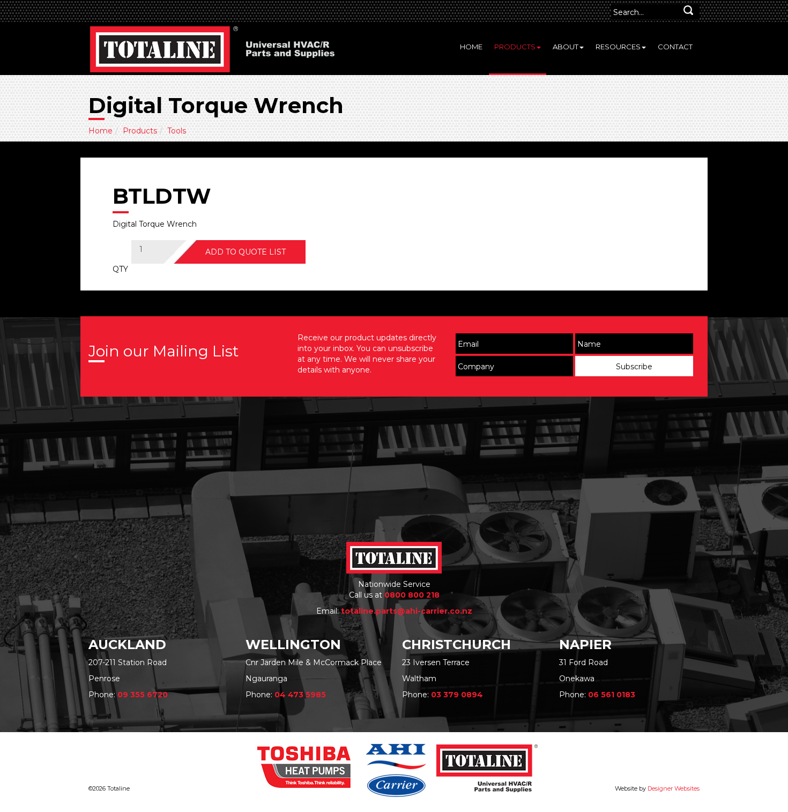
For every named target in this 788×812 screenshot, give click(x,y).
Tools (176, 131)
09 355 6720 (142, 694)
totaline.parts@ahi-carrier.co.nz (406, 611)
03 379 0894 (457, 694)
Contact (675, 46)
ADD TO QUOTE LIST (245, 252)
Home (471, 46)
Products (515, 46)
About (565, 46)
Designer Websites (674, 788)
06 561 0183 (611, 694)
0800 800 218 (412, 595)
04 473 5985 (300, 694)
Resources (618, 46)
